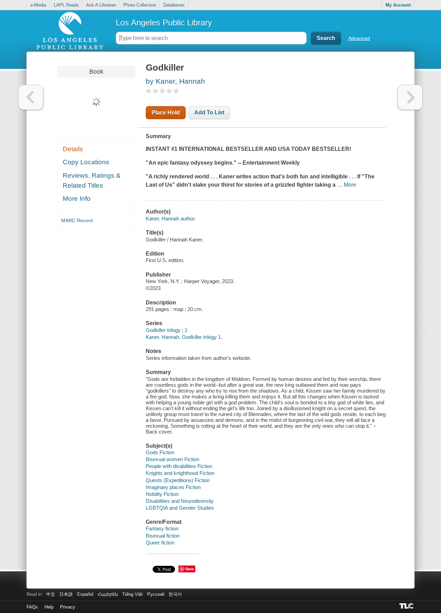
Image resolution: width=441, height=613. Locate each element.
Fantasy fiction (162, 528)
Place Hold (166, 112)
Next (410, 97)
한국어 (175, 594)
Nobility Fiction (162, 494)
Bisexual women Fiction (172, 459)
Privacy (67, 607)
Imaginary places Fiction (173, 487)
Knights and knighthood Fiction (180, 473)
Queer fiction (160, 543)
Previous (30, 97)
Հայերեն (108, 594)
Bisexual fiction (163, 536)
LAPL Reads (66, 5)
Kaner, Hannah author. (171, 218)
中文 (50, 594)
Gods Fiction (160, 452)
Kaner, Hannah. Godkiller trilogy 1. (184, 337)
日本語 (66, 594)
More (350, 185)
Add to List (209, 112)
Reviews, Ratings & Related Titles (92, 180)
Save (189, 568)
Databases (174, 5)
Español (85, 594)
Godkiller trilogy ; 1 (166, 330)
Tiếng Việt (132, 594)
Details (73, 149)
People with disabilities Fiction (179, 466)
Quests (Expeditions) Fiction (177, 480)
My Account (398, 5)
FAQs (32, 607)
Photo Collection (139, 5)
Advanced (359, 38)
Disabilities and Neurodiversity (180, 501)
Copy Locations (86, 162)
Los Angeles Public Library (164, 22)
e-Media (38, 5)
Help (48, 607)
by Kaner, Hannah (175, 81)
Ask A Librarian (101, 5)
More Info (77, 198)
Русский (155, 594)
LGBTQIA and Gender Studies (180, 508)
